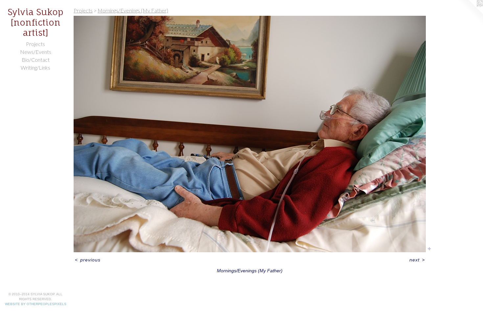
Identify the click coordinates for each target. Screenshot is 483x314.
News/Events (35, 52)
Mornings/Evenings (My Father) (133, 10)
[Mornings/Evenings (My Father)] (250, 134)
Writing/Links (35, 67)
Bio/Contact (36, 59)
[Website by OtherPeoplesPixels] (470, 13)
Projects (35, 44)
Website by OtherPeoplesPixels (35, 304)
